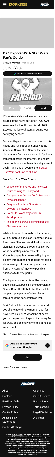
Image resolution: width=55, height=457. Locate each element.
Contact (7, 396)
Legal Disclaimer (43, 412)
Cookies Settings (12, 427)
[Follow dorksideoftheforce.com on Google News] (47, 345)
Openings (38, 390)
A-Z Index (38, 417)
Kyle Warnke (13, 62)
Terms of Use (41, 406)
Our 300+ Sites (41, 396)
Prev (11, 108)
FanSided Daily (11, 401)
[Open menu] (4, 4)
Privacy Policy (10, 406)
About (5, 390)
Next (43, 108)
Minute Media (17, 435)
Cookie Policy (10, 412)
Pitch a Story (40, 401)
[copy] (21, 68)
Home (6, 367)
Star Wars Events (19, 367)
